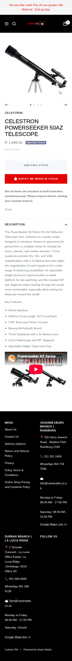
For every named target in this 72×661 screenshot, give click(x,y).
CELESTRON (14, 112)
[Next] (65, 104)
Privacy (9, 463)
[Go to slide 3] (37, 104)
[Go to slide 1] (30, 104)
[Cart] (65, 24)
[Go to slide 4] (41, 104)
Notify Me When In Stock (38, 178)
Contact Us (12, 436)
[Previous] (6, 104)
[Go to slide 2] (34, 104)
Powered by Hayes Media (38, 649)
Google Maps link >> (18, 637)
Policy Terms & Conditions (14, 473)
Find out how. (42, 9)
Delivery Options (15, 443)
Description (15, 224)
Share (8, 209)
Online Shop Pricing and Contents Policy (17, 485)
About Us (10, 429)
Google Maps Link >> (53, 524)
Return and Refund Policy (17, 453)
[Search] (14, 24)
